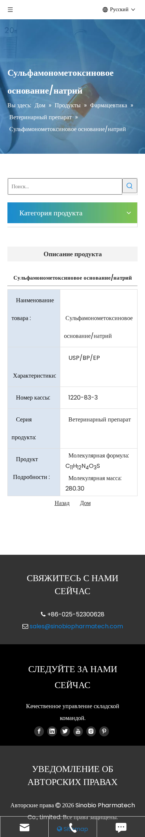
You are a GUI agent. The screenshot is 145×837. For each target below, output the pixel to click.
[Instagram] (91, 731)
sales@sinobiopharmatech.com (76, 626)
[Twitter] (65, 731)
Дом (85, 503)
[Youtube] (78, 731)
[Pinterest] (104, 731)
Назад (62, 503)
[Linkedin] (52, 731)
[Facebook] (39, 731)
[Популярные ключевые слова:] (129, 185)
